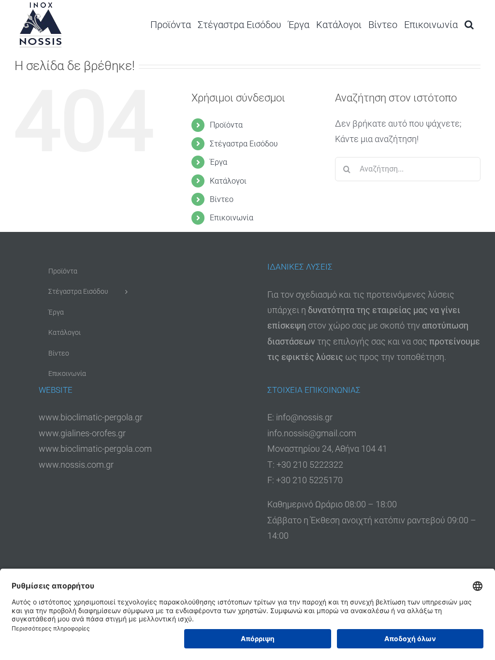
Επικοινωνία (231, 217)
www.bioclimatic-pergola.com (95, 449)
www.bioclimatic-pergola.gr (91, 417)
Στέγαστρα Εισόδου (244, 143)
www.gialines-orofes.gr (82, 433)
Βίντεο (221, 199)
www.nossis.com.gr (76, 464)
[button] (469, 24)
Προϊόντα (226, 124)
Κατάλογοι (228, 181)
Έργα (218, 162)
